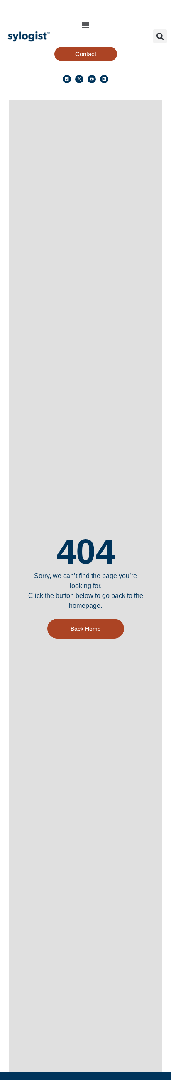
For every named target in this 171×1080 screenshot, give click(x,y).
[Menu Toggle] (85, 25)
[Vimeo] (104, 79)
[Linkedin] (67, 79)
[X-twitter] (79, 79)
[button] (160, 36)
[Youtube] (92, 79)
